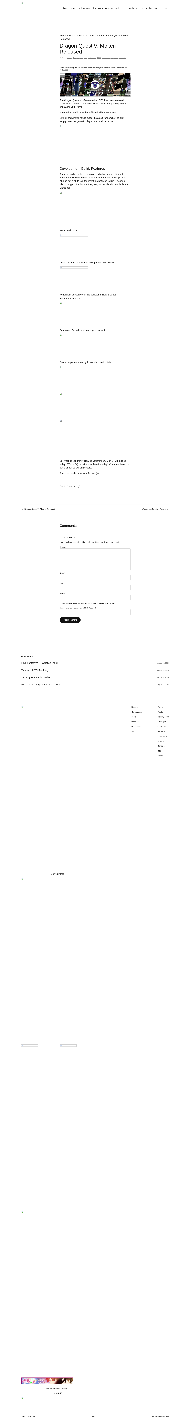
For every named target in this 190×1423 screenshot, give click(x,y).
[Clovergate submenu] (102, 8)
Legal (93, 1416)
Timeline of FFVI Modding (34, 670)
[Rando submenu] (151, 8)
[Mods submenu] (142, 8)
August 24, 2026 (163, 677)
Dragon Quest (78, 58)
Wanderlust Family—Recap (154, 509)
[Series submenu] (122, 8)
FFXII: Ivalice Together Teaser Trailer (40, 684)
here (85, 68)
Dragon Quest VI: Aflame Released (39, 509)
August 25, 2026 (163, 663)
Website (62, 593)
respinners (96, 35)
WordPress (165, 1416)
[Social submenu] (168, 8)
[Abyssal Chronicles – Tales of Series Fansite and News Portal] (47, 1383)
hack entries (92, 58)
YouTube (65, 70)
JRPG (99, 58)
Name (62, 573)
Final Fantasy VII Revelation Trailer (39, 663)
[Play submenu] (66, 8)
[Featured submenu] (133, 8)
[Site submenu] (159, 8)
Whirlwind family (73, 487)
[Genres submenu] (112, 8)
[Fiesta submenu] (76, 8)
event (110, 177)
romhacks (122, 58)
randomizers (82, 35)
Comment (63, 547)
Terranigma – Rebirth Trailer (35, 677)
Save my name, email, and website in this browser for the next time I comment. (89, 603)
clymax (69, 58)
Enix (85, 58)
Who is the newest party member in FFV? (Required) (78, 608)
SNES (63, 487)
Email (62, 583)
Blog (71, 35)
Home (63, 35)
